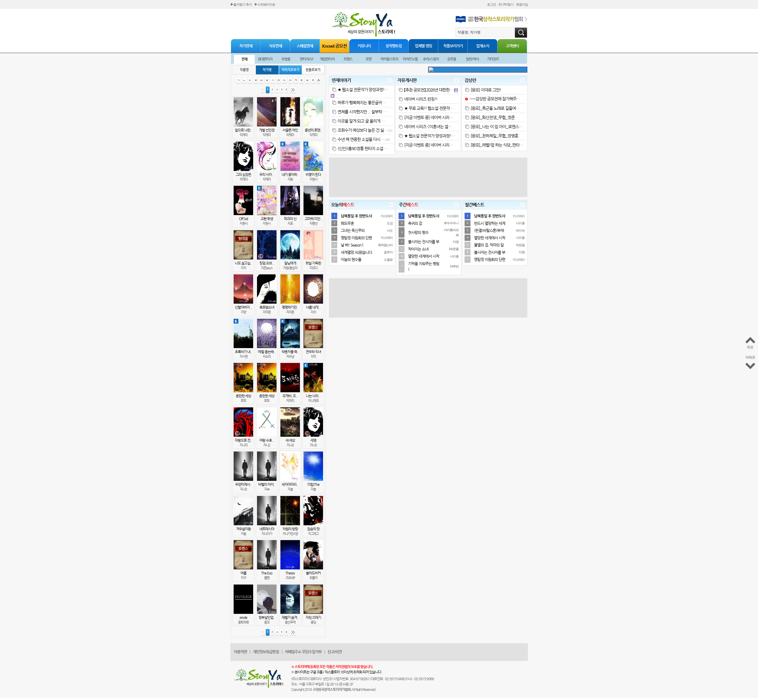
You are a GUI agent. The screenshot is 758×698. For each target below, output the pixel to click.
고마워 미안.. (313, 219)
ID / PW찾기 (506, 4)
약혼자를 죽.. (290, 352)
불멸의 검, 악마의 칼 (489, 245)
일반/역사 (472, 59)
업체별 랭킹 (423, 46)
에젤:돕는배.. (266, 352)
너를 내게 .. (313, 307)
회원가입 (522, 4)
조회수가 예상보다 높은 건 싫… (362, 130)
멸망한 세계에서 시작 (423, 256)
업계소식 (482, 46)
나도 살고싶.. (243, 263)
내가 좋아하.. (290, 174)
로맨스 (347, 59)
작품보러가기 (453, 46)
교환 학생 (267, 219)
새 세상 (290, 440)
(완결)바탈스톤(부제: (489, 230)
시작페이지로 (266, 4)
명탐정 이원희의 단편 (356, 238)
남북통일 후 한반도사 (356, 216)
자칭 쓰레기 (313, 617)
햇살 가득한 (313, 263)
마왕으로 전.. (243, 440)
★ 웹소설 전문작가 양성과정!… (363, 89)
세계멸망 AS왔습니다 (356, 252)
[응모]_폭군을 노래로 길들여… (494, 108)
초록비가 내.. (243, 352)
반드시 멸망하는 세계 (489, 223)
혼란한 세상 (243, 396)
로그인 (491, 4)
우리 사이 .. (266, 174)
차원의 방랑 (290, 529)
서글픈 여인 (290, 130)
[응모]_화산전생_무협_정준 (492, 117)
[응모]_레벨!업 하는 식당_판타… (496, 145)
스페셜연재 (305, 46)
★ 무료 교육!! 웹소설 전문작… (428, 108)
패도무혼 (347, 223)
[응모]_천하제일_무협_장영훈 (494, 135)
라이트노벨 (410, 59)
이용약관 (240, 651)
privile (243, 617)
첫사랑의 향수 (418, 232)
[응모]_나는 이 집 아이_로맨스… (496, 126)
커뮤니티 (364, 46)
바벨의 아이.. (266, 484)
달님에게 (290, 263)
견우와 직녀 (313, 352)
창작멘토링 (394, 46)
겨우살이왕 (243, 529)
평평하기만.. (290, 307)
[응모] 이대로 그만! (485, 89)
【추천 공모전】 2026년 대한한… (428, 89)
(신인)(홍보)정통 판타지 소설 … (363, 148)
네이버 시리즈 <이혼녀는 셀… (428, 126)
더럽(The (313, 484)
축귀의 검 (415, 223)
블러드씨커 (313, 573)
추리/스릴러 (431, 59)
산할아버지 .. (243, 307)
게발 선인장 (266, 130)
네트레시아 (266, 529)
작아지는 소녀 (418, 249)
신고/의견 (334, 651)
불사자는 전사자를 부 (423, 241)
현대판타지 (265, 59)
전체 (244, 59)
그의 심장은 (243, 174)
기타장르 (493, 59)
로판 (369, 59)
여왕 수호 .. (266, 440)
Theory (290, 573)
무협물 (285, 59)
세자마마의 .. (290, 484)
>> (293, 89)
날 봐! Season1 (352, 245)
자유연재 (275, 46)
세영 (313, 440)
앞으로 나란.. (243, 130)
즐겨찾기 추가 (242, 4)
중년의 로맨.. (313, 130)
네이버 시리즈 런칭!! (420, 99)
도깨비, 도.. (290, 396)
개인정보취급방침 (266, 651)
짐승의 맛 (313, 529)
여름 (243, 573)
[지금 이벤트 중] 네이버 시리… (428, 117)
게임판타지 (327, 59)
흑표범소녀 (266, 307)
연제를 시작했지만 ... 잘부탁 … (362, 111)
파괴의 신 (290, 219)
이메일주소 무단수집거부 (303, 651)
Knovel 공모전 (334, 45)
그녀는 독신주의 (352, 230)
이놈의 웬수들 (351, 259)
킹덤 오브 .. (266, 263)
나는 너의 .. (313, 396)
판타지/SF (306, 59)
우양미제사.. (243, 484)
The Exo (266, 573)
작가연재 (245, 46)
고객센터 (512, 46)
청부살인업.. (266, 617)
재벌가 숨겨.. (290, 617)
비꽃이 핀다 (313, 174)
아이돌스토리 (389, 59)
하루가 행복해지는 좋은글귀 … (362, 102)
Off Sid (243, 219)
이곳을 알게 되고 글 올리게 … (361, 121)
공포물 (451, 59)
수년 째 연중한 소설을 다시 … (361, 139)
